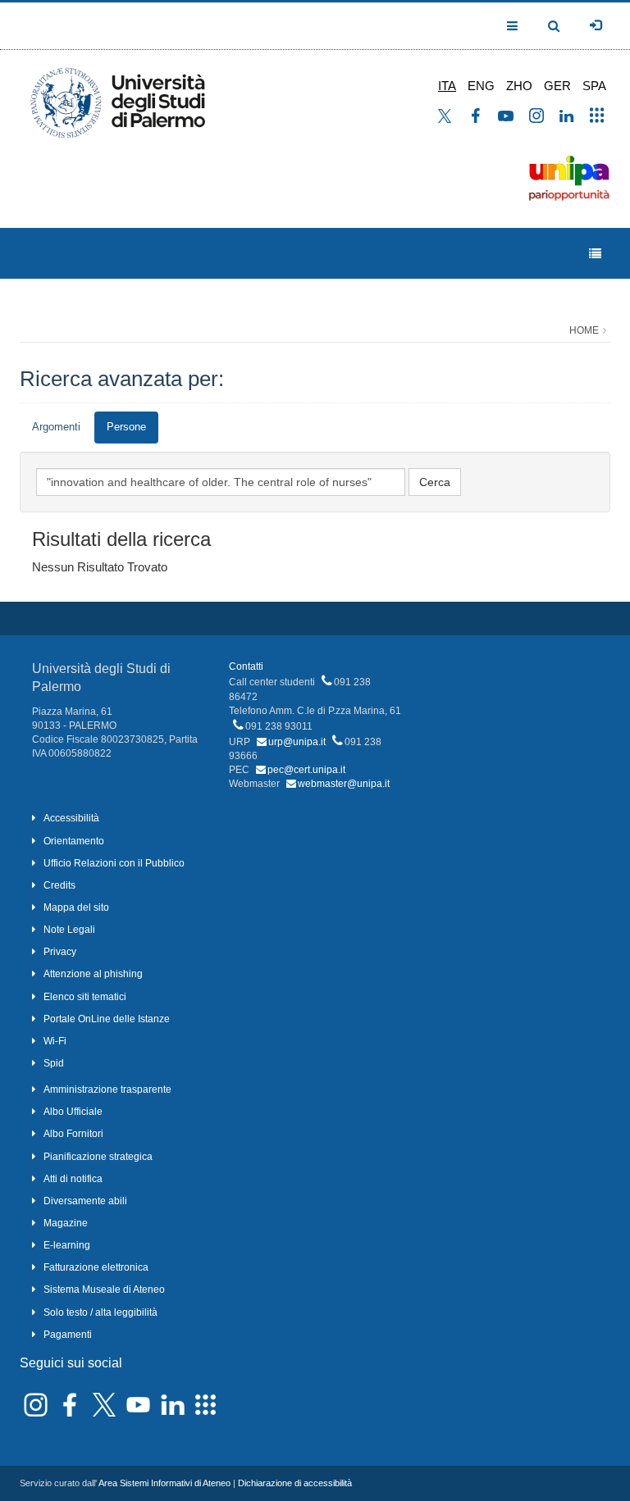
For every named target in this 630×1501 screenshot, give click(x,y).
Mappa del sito (76, 907)
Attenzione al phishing (93, 974)
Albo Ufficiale (73, 1111)
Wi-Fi (54, 1041)
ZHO (519, 86)
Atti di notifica (73, 1179)
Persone (126, 427)
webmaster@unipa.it (344, 783)
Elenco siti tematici (84, 997)
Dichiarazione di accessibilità (295, 1483)
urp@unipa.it (297, 742)
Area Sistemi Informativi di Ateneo (164, 1483)
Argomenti (56, 427)
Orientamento (73, 841)
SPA (594, 86)
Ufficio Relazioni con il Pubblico (114, 863)
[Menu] (595, 254)
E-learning (66, 1245)
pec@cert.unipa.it (306, 770)
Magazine (65, 1223)
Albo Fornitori (73, 1133)
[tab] (56, 427)
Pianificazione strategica (98, 1156)
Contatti (246, 666)
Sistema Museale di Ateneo (104, 1289)
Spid (53, 1063)
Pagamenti (67, 1334)
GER (557, 86)
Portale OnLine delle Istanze (106, 1019)
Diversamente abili (85, 1201)
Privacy (59, 951)
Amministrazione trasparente (107, 1089)
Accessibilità (71, 818)
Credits (59, 885)
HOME (584, 330)
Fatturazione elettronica (95, 1267)
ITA (447, 86)
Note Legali (69, 929)
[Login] (595, 25)
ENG (481, 86)
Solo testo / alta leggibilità (100, 1312)
